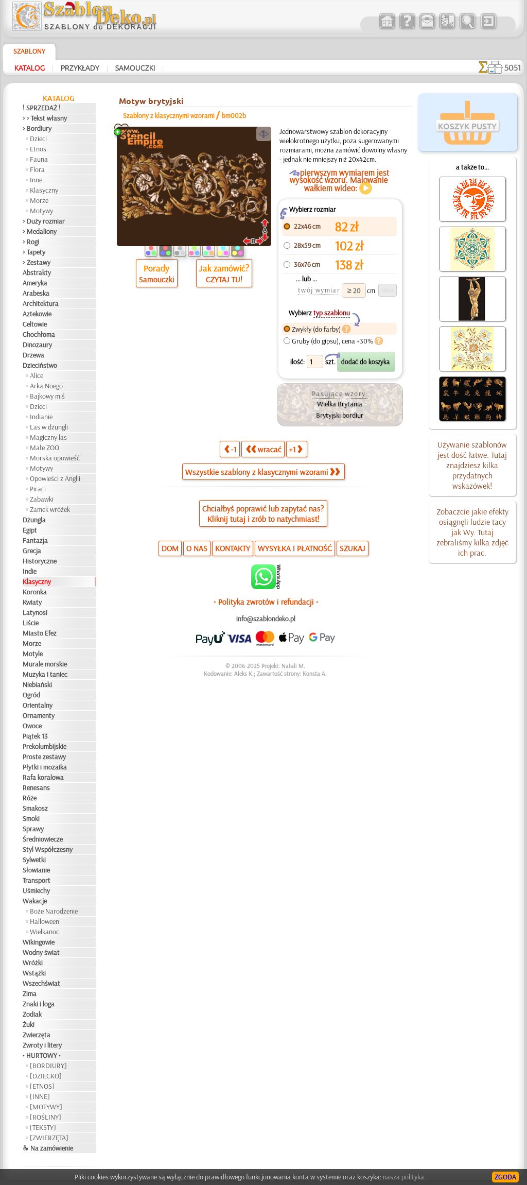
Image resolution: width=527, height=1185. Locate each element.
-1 (234, 449)
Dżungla (34, 519)
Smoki (31, 818)
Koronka (35, 591)
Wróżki (33, 962)
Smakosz (35, 808)
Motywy (41, 210)
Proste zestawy (44, 756)
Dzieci (38, 138)
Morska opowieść (55, 457)
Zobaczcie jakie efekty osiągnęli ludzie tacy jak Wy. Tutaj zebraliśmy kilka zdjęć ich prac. (472, 532)
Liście (31, 622)
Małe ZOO (44, 447)
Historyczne (40, 560)
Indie (30, 571)
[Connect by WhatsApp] (265, 586)
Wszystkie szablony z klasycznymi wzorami (256, 472)
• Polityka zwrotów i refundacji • (266, 601)
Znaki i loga (39, 1003)
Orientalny (37, 705)
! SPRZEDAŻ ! (42, 107)
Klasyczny (44, 190)
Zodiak (32, 1014)
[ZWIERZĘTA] (49, 1137)
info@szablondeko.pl (265, 618)
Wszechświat (41, 983)
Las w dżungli (49, 427)
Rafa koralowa (43, 777)
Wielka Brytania (339, 403)
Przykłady (80, 67)
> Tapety (34, 251)
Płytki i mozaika (45, 766)
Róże (30, 797)
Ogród (31, 694)
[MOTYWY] (46, 1106)
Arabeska (36, 293)
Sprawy (33, 828)
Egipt (30, 530)
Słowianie (36, 869)
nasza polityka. (404, 1176)
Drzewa (33, 354)
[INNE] (40, 1096)
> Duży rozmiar (44, 221)
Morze (39, 200)
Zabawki (42, 499)
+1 (292, 449)
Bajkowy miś (47, 396)
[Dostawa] (447, 27)
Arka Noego (46, 385)
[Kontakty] (427, 27)
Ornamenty (39, 715)
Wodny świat (41, 952)
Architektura (41, 303)
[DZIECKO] (46, 1075)
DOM (170, 548)
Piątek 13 (35, 736)
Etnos (38, 148)
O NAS (196, 548)
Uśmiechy (36, 890)
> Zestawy (36, 262)
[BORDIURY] (48, 1065)
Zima (30, 993)
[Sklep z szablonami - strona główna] (92, 28)
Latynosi (35, 612)
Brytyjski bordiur (339, 415)
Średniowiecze (43, 839)
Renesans (36, 787)
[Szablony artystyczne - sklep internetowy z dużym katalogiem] (387, 27)
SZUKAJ (352, 548)
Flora (37, 169)
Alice (36, 375)
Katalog (29, 67)
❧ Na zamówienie (48, 1148)
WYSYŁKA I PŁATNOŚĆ (295, 548)
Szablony (29, 51)
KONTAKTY (232, 548)
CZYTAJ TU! (224, 279)
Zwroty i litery (42, 1045)
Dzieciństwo (40, 365)
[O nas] (407, 27)
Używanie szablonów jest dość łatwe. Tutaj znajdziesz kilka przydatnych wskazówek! (472, 465)
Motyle (33, 653)
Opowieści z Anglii (55, 478)
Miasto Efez (40, 633)
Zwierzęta (36, 1034)
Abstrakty (37, 272)
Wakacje (35, 900)
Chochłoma (39, 334)
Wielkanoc (44, 931)
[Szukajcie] (467, 27)
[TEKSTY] (43, 1127)
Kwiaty (32, 602)
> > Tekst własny (45, 118)
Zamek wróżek (50, 509)
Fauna (39, 159)
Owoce (32, 725)
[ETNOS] (42, 1086)
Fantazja (35, 540)
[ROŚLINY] (45, 1117)
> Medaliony (40, 231)
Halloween (44, 921)
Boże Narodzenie (54, 911)
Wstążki (34, 972)
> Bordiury (37, 128)
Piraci (38, 488)
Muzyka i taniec (45, 674)
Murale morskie (45, 663)
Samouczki (135, 67)
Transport (36, 880)
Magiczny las (48, 437)
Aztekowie (37, 313)
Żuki (28, 1024)
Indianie (41, 416)
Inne (36, 179)
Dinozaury (37, 344)
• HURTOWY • (42, 1055)
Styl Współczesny (48, 849)
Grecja (32, 550)
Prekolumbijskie (44, 746)
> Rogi (31, 241)
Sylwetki (34, 859)
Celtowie (35, 324)
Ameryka (35, 282)
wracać (270, 449)
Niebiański (37, 684)
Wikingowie (39, 942)
